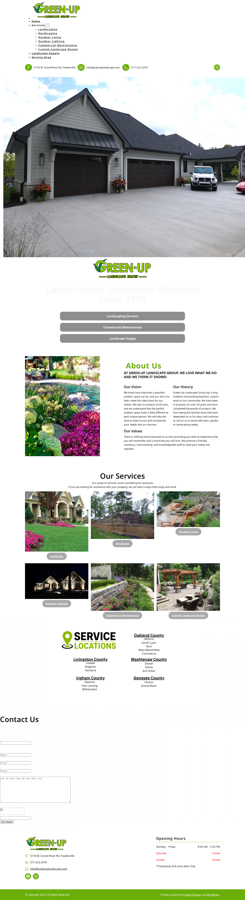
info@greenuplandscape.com (48, 869)
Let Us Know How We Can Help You (20, 774)
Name (4, 750)
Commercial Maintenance (122, 327)
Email (4, 758)
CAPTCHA (5, 805)
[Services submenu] (47, 25)
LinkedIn (5, 738)
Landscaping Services (122, 316)
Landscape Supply (122, 338)
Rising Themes (192, 894)
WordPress (213, 894)
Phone (4, 766)
